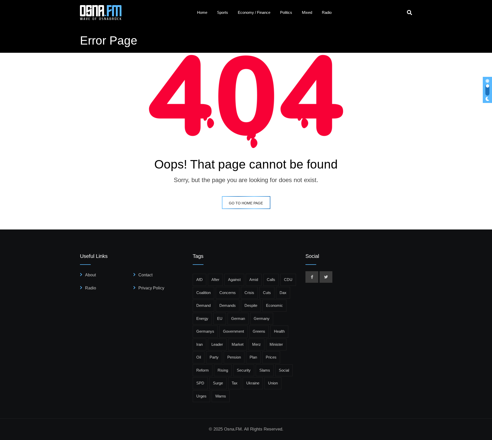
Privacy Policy (151, 288)
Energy (202, 318)
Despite (250, 305)
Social (284, 370)
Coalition (203, 292)
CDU (288, 279)
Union (273, 383)
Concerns (227, 292)
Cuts (267, 292)
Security (244, 370)
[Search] (409, 12)
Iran (199, 344)
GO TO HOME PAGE (246, 203)
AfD (199, 279)
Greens (259, 331)
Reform (202, 370)
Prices (271, 357)
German (238, 318)
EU (219, 318)
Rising (223, 370)
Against (234, 279)
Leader (217, 344)
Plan (253, 357)
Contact (145, 275)
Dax (283, 292)
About (90, 275)
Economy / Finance (254, 12)
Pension (234, 357)
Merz (256, 344)
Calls (271, 279)
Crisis (249, 292)
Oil (198, 357)
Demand (203, 305)
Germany (262, 318)
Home (202, 12)
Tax (235, 383)
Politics (286, 12)
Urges (201, 396)
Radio (327, 12)
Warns (220, 396)
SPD (200, 383)
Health (279, 331)
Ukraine (252, 383)
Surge (218, 383)
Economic (274, 305)
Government (233, 331)
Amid (253, 279)
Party (214, 357)
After (215, 279)
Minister (276, 344)
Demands (227, 305)
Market (237, 344)
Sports (222, 12)
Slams (264, 370)
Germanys (205, 331)
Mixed (307, 12)
